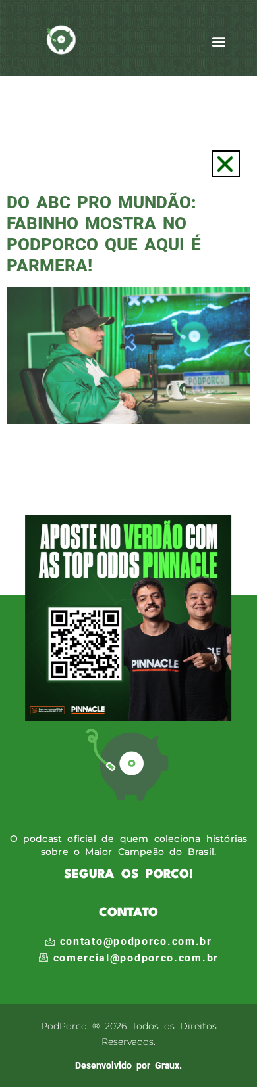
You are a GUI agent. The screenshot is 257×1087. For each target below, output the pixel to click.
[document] (128, 543)
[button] (225, 164)
